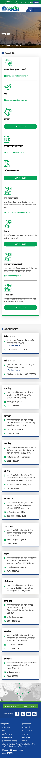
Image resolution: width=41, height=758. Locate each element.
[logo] (10, 9)
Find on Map (13, 346)
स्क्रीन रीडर (16, 2)
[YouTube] (28, 714)
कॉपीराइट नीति (5, 724)
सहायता (4, 731)
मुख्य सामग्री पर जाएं (9, 2)
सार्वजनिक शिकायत (7, 734)
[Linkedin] (34, 714)
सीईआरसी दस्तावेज (7, 737)
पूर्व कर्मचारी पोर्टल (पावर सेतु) (9, 741)
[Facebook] (17, 714)
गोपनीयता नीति (6, 727)
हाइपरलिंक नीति (26, 724)
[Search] (30, 10)
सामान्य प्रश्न (25, 734)
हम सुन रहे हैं (9, 45)
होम (2, 45)
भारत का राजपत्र (27, 731)
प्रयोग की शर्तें (26, 727)
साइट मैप (24, 741)
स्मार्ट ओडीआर (26, 737)
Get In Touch (20, 126)
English (36, 2)
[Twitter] (23, 714)
